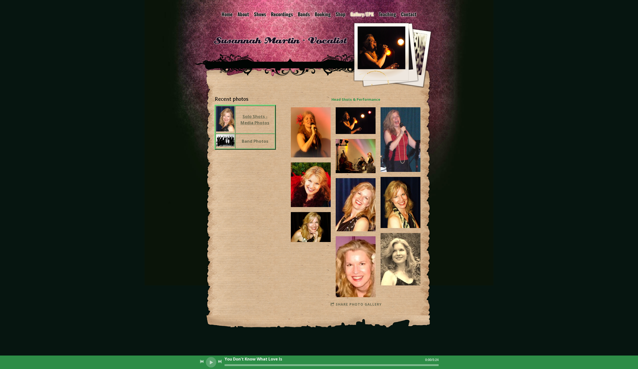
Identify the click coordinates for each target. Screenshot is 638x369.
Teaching (387, 13)
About (243, 13)
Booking (323, 13)
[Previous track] (202, 361)
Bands (304, 13)
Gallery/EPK (362, 13)
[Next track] (220, 361)
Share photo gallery (359, 304)
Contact (408, 13)
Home (227, 13)
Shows (260, 13)
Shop (340, 13)
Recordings (282, 13)
